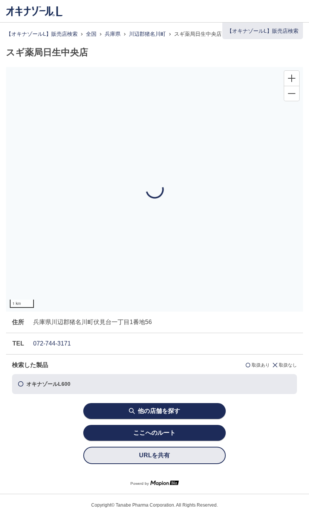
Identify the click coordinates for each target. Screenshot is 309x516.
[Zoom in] (291, 78)
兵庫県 (113, 34)
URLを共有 (154, 455)
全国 (91, 34)
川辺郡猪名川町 (147, 34)
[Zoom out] (291, 93)
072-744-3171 (52, 343)
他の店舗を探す (159, 411)
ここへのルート (154, 432)
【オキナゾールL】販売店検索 (42, 34)
